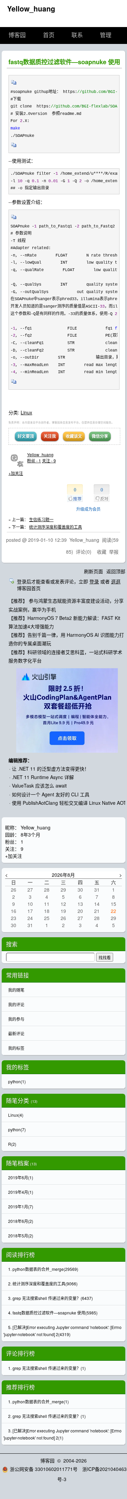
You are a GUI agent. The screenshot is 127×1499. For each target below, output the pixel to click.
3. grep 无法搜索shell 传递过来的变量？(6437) (50, 1298)
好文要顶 (26, 436)
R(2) (12, 1144)
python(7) (17, 1129)
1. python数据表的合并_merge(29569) (43, 1269)
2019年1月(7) (20, 1206)
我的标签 (16, 1048)
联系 (77, 35)
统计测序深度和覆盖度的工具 (55, 527)
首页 (49, 35)
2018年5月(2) (20, 1235)
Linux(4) (15, 1115)
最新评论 (16, 1033)
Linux (26, 412)
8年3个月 (30, 834)
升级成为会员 (88, 509)
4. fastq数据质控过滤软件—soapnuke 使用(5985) (53, 1312)
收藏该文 (74, 436)
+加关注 (15, 473)
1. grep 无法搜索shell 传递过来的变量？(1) (47, 1368)
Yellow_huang (31, 8)
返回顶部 (115, 571)
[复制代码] (13, 84)
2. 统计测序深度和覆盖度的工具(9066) (43, 1283)
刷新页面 (93, 571)
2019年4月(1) (20, 1192)
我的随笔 (16, 990)
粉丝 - (34, 460)
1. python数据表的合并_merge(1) (38, 1401)
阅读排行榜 (20, 1255)
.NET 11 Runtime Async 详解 (43, 777)
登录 (94, 581)
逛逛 (116, 581)
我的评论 (16, 1004)
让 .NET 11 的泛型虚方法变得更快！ (50, 768)
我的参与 (16, 1019)
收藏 (101, 551)
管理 (105, 35)
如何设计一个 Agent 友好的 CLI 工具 (50, 794)
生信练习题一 (41, 519)
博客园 (17, 35)
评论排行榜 (20, 1353)
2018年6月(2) (20, 1221)
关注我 (50, 436)
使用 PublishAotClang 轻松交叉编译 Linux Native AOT (69, 802)
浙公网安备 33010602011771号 (44, 1469)
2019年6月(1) (20, 1177)
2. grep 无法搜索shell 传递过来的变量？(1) (47, 1416)
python (17, 1081)
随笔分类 (17, 1100)
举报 (114, 551)
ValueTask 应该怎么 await (39, 785)
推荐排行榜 (20, 1387)
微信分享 (100, 436)
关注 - (49, 460)
